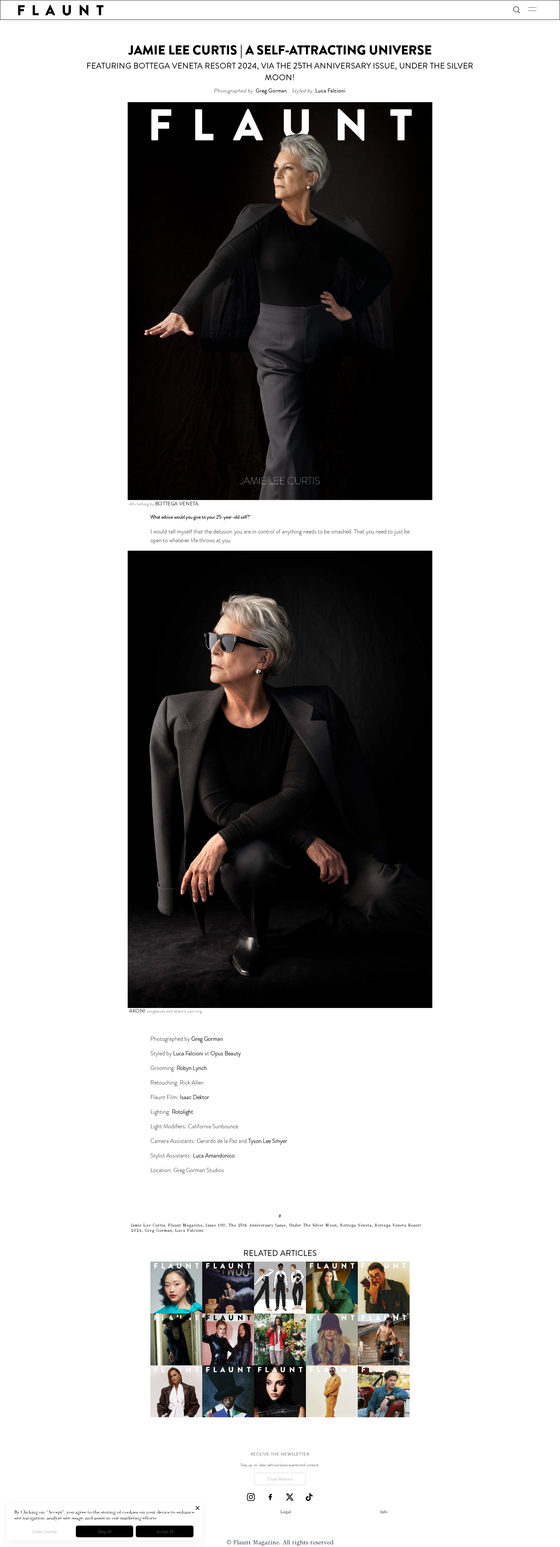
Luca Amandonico (214, 1155)
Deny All (104, 1532)
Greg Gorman (207, 1039)
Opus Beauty (225, 1053)
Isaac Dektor (194, 1097)
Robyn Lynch (191, 1068)
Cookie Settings (44, 1532)
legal (285, 1512)
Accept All (165, 1532)
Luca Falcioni (188, 1053)
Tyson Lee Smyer (267, 1141)
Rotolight (182, 1112)
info (384, 1512)
